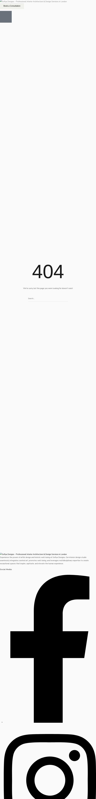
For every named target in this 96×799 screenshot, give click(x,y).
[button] (12, 6)
